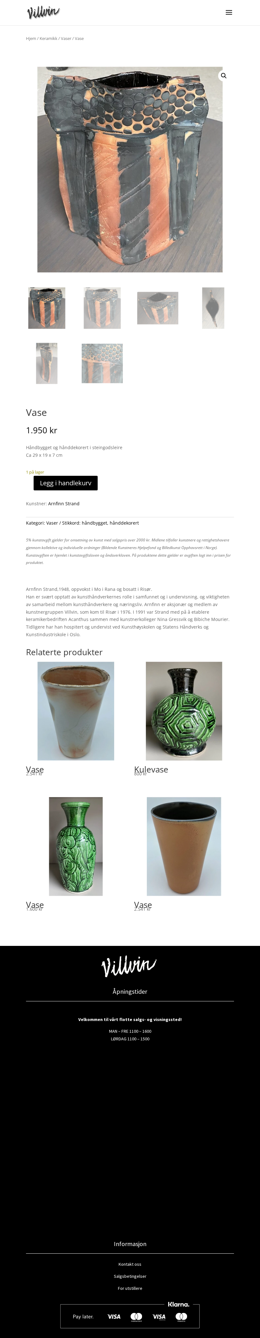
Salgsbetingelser (130, 1276)
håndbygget (94, 523)
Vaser (66, 38)
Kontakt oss (130, 1264)
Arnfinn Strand (64, 504)
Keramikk (48, 38)
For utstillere (130, 1288)
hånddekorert (124, 523)
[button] (224, 75)
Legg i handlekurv (65, 483)
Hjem (31, 38)
